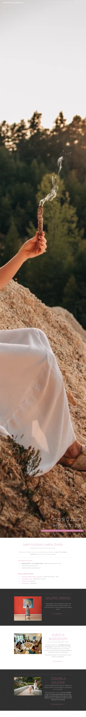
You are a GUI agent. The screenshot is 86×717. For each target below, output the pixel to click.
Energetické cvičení (27, 579)
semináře (30, 573)
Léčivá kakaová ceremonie (25, 560)
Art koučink (25, 581)
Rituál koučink (25, 583)
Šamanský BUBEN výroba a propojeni (32, 576)
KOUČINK (58, 682)
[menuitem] (45, 2)
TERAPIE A (58, 678)
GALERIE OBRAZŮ (58, 598)
